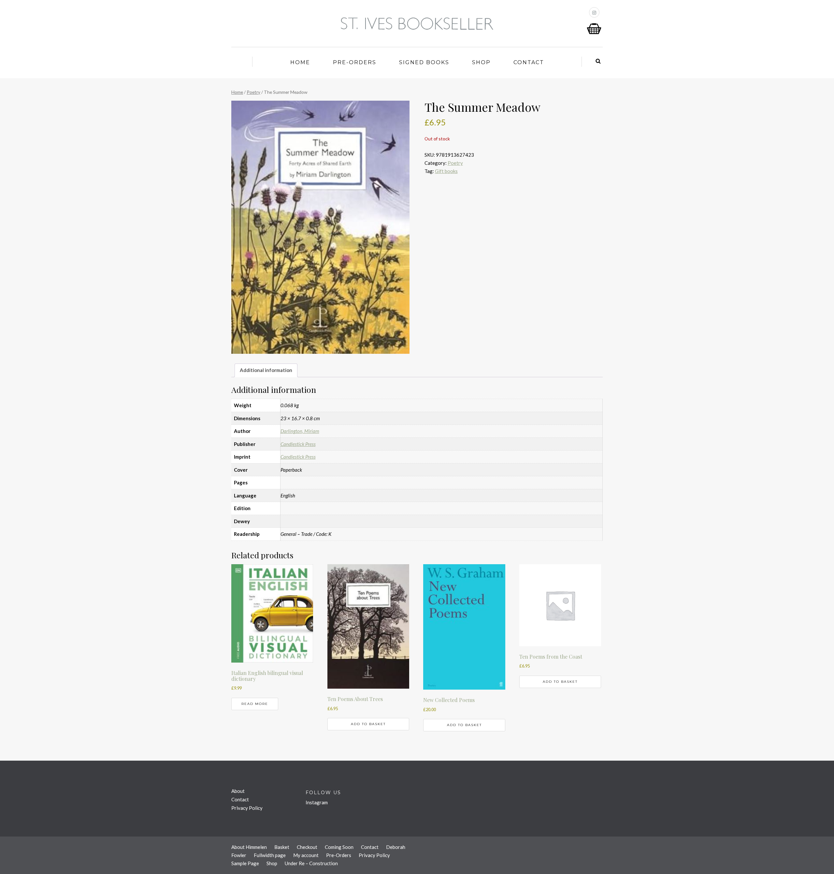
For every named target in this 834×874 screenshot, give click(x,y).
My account (306, 855)
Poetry (253, 92)
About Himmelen (249, 847)
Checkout (307, 847)
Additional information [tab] (266, 370)
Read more (254, 704)
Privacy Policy (247, 808)
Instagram (317, 802)
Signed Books (424, 62)
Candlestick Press (298, 444)
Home (300, 62)
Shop (481, 62)
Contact (528, 62)
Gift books (446, 171)
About (238, 791)
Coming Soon (339, 847)
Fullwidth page (270, 855)
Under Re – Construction (311, 863)
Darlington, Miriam (299, 431)
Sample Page (245, 863)
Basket (281, 847)
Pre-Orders (354, 62)
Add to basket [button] (368, 724)
